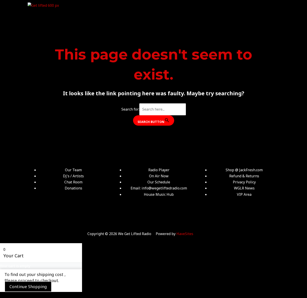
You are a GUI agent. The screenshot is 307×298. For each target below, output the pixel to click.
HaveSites (184, 233)
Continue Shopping (28, 286)
